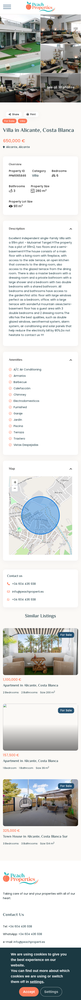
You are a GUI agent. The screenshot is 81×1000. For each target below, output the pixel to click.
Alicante (11, 147)
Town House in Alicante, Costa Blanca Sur (35, 836)
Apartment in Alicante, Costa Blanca (30, 685)
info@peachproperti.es (28, 592)
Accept (29, 992)
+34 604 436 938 (24, 584)
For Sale (9, 121)
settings (36, 982)
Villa (22, 121)
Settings (51, 992)
